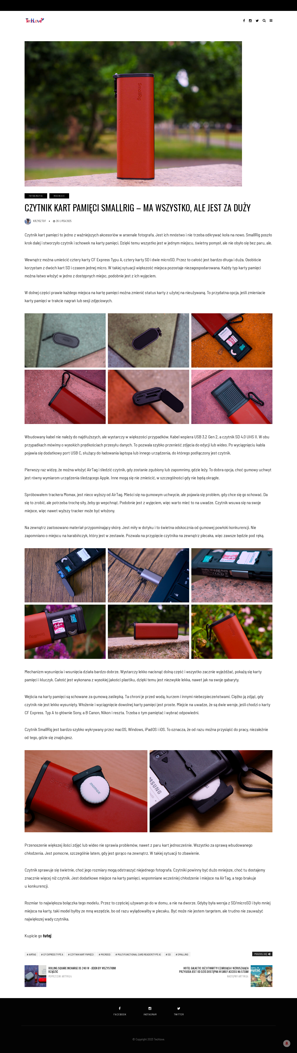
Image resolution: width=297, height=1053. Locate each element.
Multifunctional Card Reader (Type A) (139, 954)
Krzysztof (39, 221)
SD (169, 954)
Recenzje (59, 195)
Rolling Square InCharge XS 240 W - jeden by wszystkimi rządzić (82, 972)
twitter (179, 1014)
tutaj (47, 935)
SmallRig (183, 954)
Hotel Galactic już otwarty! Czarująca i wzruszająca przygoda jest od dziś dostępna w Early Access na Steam (214, 972)
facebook (119, 1014)
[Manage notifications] (286, 1043)
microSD (105, 954)
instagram (150, 1014)
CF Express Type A (53, 954)
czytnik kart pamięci (82, 954)
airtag (32, 954)
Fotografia (36, 195)
